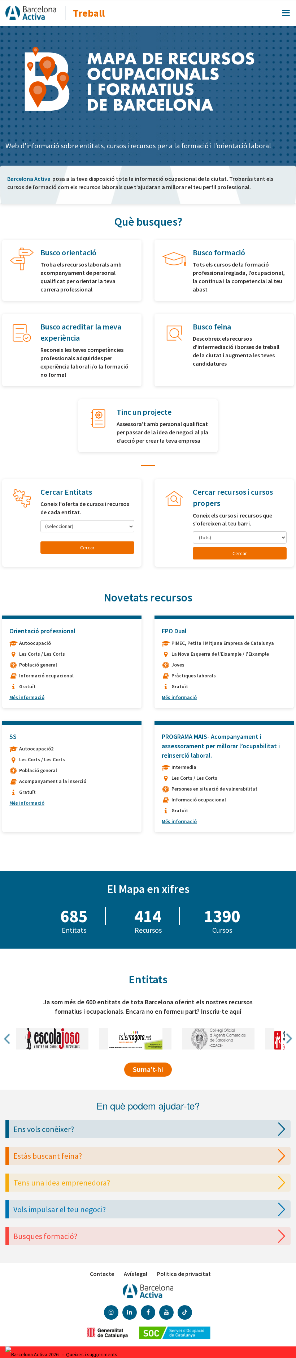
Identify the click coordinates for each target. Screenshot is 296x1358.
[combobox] (87, 526)
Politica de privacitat (184, 1273)
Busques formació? (45, 1236)
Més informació (26, 697)
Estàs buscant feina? (47, 1156)
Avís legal (135, 1273)
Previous (7, 1038)
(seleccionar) (59, 526)
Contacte (102, 1273)
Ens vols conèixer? (43, 1129)
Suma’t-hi (148, 1069)
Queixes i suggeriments (91, 1354)
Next (288, 1038)
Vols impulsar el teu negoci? (59, 1209)
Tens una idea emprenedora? (61, 1183)
